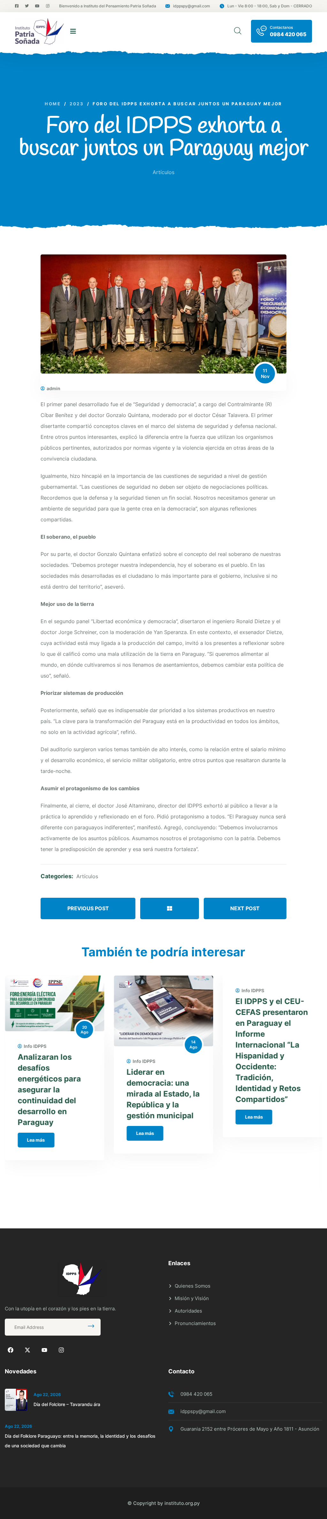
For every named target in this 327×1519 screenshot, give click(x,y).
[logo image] (39, 31)
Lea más (36, 1140)
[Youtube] (44, 1350)
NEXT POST (245, 908)
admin (53, 388)
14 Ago (193, 1044)
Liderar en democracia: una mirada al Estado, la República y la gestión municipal (163, 1093)
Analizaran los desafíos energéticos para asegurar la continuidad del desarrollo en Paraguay (49, 1089)
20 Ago (84, 1030)
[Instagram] (61, 1350)
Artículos (163, 172)
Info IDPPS (35, 1046)
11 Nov (265, 373)
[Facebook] (10, 1350)
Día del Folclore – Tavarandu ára (67, 1404)
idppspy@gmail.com (191, 6)
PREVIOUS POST (88, 908)
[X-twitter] (27, 1350)
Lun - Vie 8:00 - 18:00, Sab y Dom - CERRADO (269, 6)
